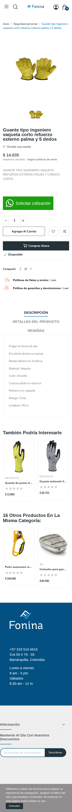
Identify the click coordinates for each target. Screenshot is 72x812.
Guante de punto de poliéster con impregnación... (18, 482)
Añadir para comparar (64, 231)
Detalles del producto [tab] (36, 322)
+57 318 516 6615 (24, 649)
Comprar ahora (38, 245)
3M (41, 564)
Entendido (14, 806)
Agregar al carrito (24, 231)
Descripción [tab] (36, 312)
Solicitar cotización (33, 203)
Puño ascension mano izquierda (18, 566)
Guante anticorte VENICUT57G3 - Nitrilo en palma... (53, 481)
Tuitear (25, 269)
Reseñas (36, 331)
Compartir (20, 269)
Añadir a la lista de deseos (53, 231)
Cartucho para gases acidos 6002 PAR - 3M (53, 569)
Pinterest (31, 269)
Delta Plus (12, 478)
